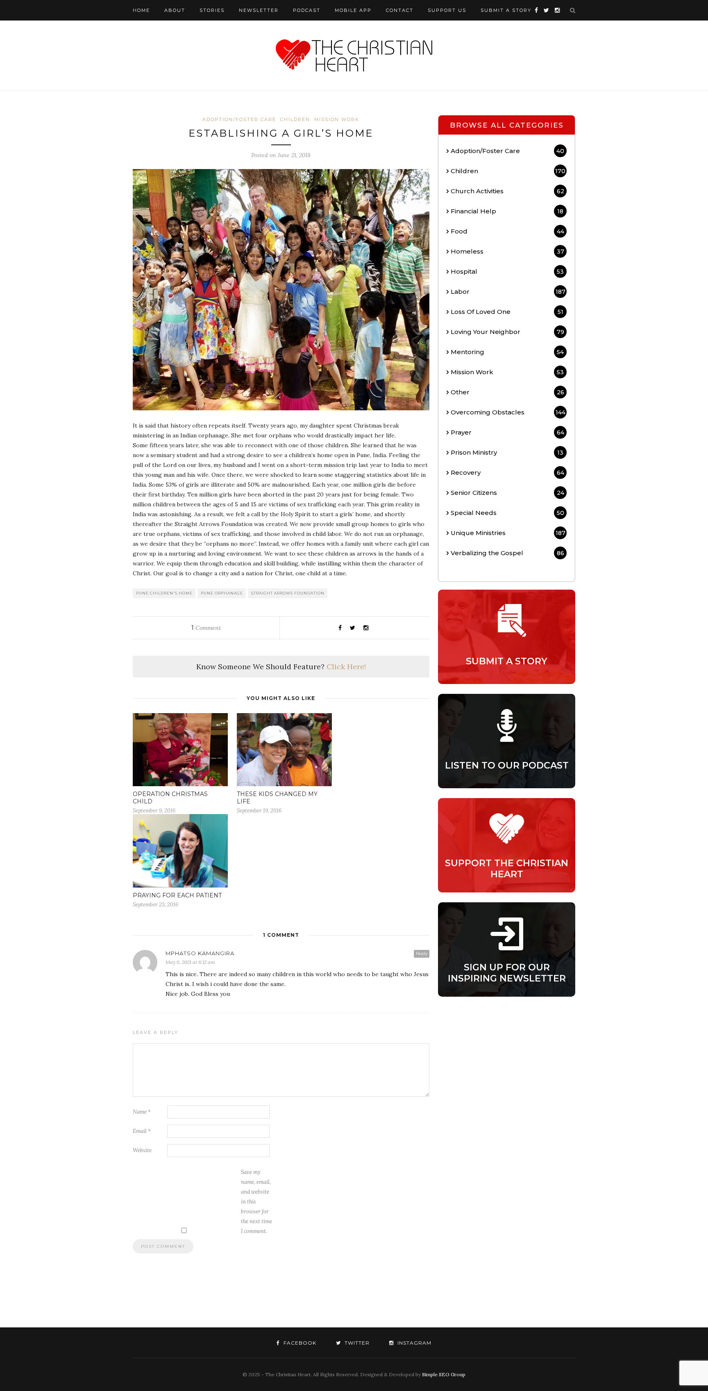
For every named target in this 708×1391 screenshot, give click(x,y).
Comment (206, 627)
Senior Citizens (507, 492)
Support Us (447, 10)
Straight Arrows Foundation (287, 593)
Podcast (306, 10)
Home (141, 10)
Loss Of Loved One (507, 312)
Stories (212, 10)
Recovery (507, 472)
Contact (399, 10)
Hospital (507, 271)
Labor (508, 291)
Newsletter (259, 10)
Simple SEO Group (443, 1374)
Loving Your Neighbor (507, 332)
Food (507, 231)
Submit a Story (506, 10)
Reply (421, 953)
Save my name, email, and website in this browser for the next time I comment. (256, 1202)
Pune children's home (164, 593)
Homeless (507, 251)
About (174, 10)
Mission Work (336, 119)
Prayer (507, 432)
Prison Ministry (507, 452)
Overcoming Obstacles (508, 412)
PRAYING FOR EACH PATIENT (177, 895)
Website (142, 1150)
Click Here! (346, 666)
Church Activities (507, 191)
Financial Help (507, 211)
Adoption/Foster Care (239, 119)
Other (507, 392)
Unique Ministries (508, 533)
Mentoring (507, 352)
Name (142, 1111)
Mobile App (353, 10)
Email (142, 1131)
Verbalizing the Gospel (507, 553)
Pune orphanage (222, 593)
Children (295, 119)
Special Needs (507, 513)
